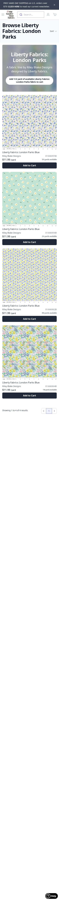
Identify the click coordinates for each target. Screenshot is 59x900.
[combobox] (30, 14)
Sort (52, 31)
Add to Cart (29, 165)
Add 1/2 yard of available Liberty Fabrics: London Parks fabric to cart (29, 80)
